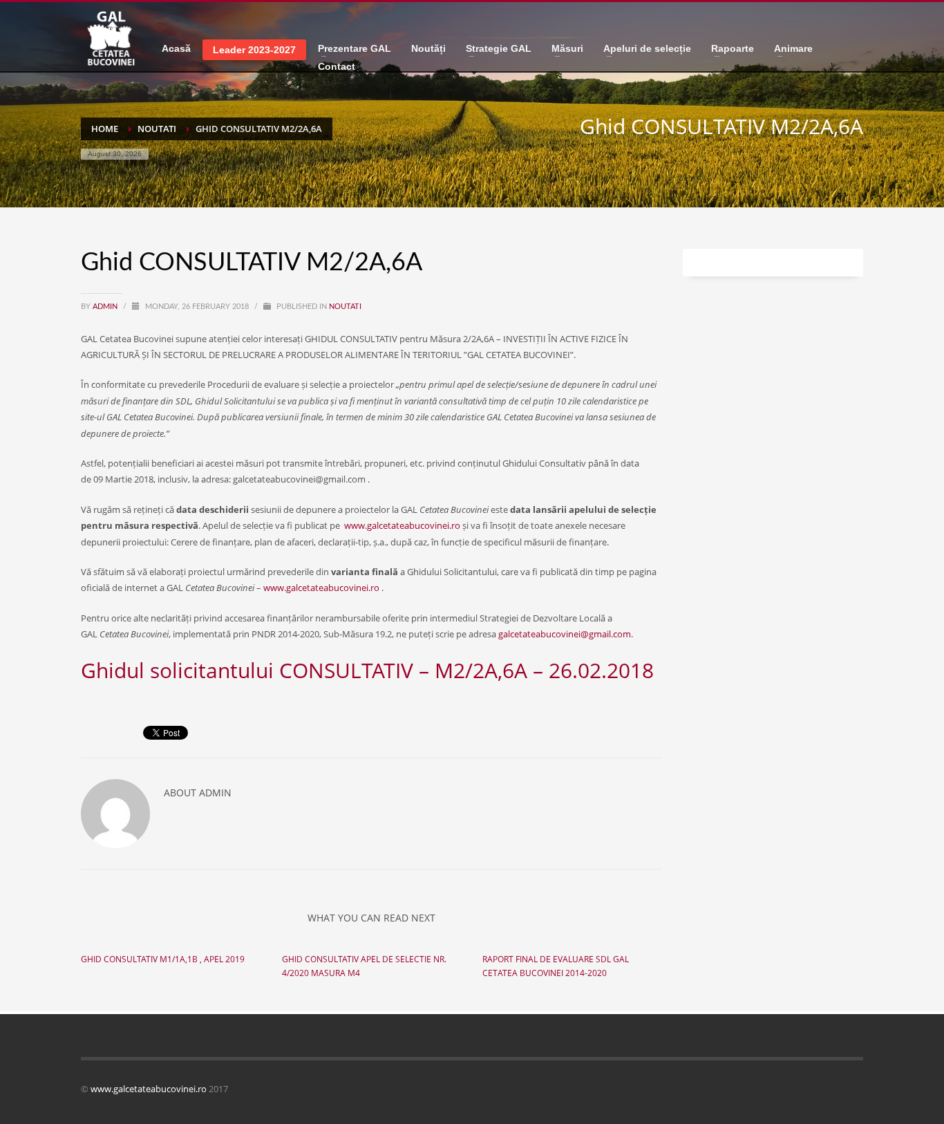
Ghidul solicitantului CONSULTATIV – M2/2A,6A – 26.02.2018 (367, 670)
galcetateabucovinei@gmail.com (564, 634)
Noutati (345, 306)
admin (106, 306)
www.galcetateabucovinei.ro (402, 525)
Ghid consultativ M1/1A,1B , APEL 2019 (163, 959)
